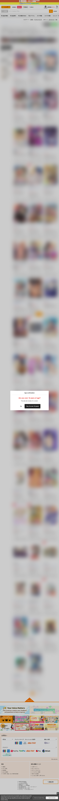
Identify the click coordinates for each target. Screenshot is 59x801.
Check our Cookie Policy (39, 797)
